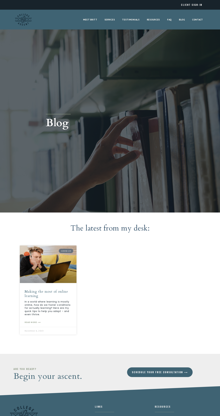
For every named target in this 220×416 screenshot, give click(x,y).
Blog (182, 19)
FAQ (169, 19)
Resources (153, 19)
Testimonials (130, 19)
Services (110, 19)
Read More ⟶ (33, 322)
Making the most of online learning (46, 293)
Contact (197, 19)
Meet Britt (90, 19)
